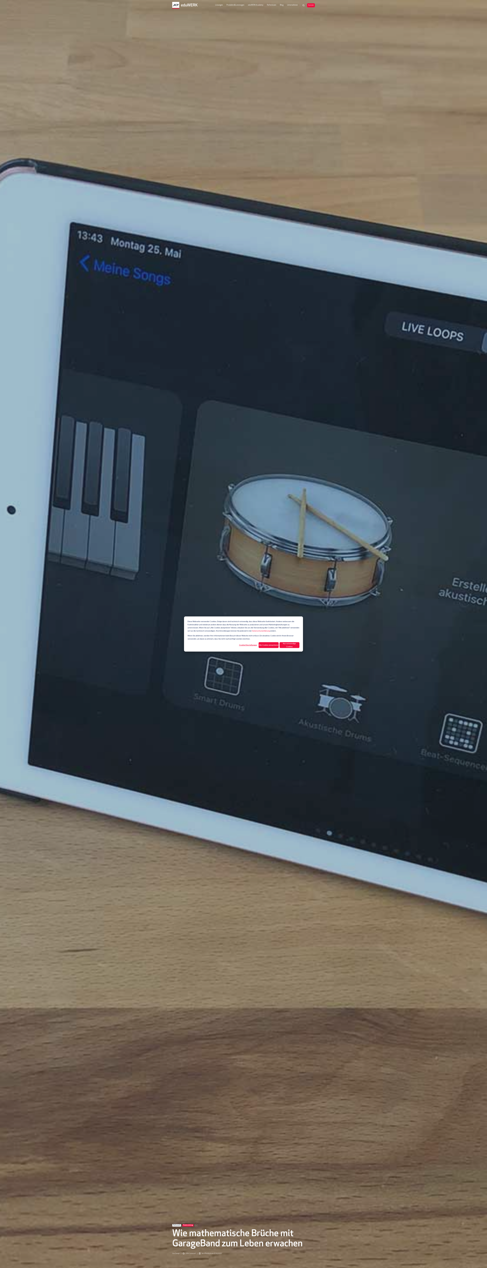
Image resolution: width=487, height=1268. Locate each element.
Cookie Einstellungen (248, 645)
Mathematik (176, 1225)
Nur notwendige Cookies (289, 645)
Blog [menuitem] (281, 5)
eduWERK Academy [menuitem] (255, 5)
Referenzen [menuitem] (271, 5)
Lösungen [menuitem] (219, 5)
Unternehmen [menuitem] (292, 5)
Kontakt (311, 5)
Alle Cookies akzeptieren (268, 645)
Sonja (177, 1253)
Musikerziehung (188, 1225)
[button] (303, 5)
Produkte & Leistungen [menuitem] (235, 5)
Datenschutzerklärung (261, 631)
